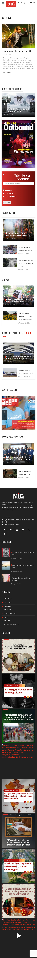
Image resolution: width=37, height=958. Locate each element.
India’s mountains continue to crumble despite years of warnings (26, 263)
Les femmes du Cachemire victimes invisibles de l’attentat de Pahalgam (17, 110)
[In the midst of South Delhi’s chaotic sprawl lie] (18, 656)
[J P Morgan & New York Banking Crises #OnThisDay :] (18, 691)
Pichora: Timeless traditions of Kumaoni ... (22, 579)
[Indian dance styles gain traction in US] (18, 36)
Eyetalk (5, 279)
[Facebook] (18, 2)
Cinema (7, 621)
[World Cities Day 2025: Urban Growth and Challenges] (18, 866)
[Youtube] (24, 2)
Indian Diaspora (11, 624)
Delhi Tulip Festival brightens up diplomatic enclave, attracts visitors (25, 316)
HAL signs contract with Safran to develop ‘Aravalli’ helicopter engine (18, 458)
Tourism (7, 606)
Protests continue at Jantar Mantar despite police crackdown (18, 300)
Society (7, 617)
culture (7, 610)
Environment (8, 213)
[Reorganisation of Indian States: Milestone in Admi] (18, 796)
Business (8, 599)
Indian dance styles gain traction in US (17, 51)
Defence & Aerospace (12, 437)
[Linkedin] (27, 2)
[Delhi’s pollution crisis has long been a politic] (18, 726)
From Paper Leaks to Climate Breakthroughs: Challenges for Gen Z (19, 234)
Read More (6, 72)
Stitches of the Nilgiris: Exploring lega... (23, 553)
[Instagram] (30, 2)
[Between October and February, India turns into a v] (18, 761)
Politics (7, 602)
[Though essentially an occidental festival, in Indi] (18, 901)
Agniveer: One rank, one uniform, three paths (25, 472)
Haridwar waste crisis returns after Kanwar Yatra (26, 248)
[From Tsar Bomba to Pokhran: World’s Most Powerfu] (18, 936)
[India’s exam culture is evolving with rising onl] (18, 831)
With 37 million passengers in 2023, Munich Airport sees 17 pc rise (18, 357)
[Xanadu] (11, 4)
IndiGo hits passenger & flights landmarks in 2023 (26, 372)
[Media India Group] (18, 496)
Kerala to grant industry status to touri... (23, 566)
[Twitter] (21, 2)
